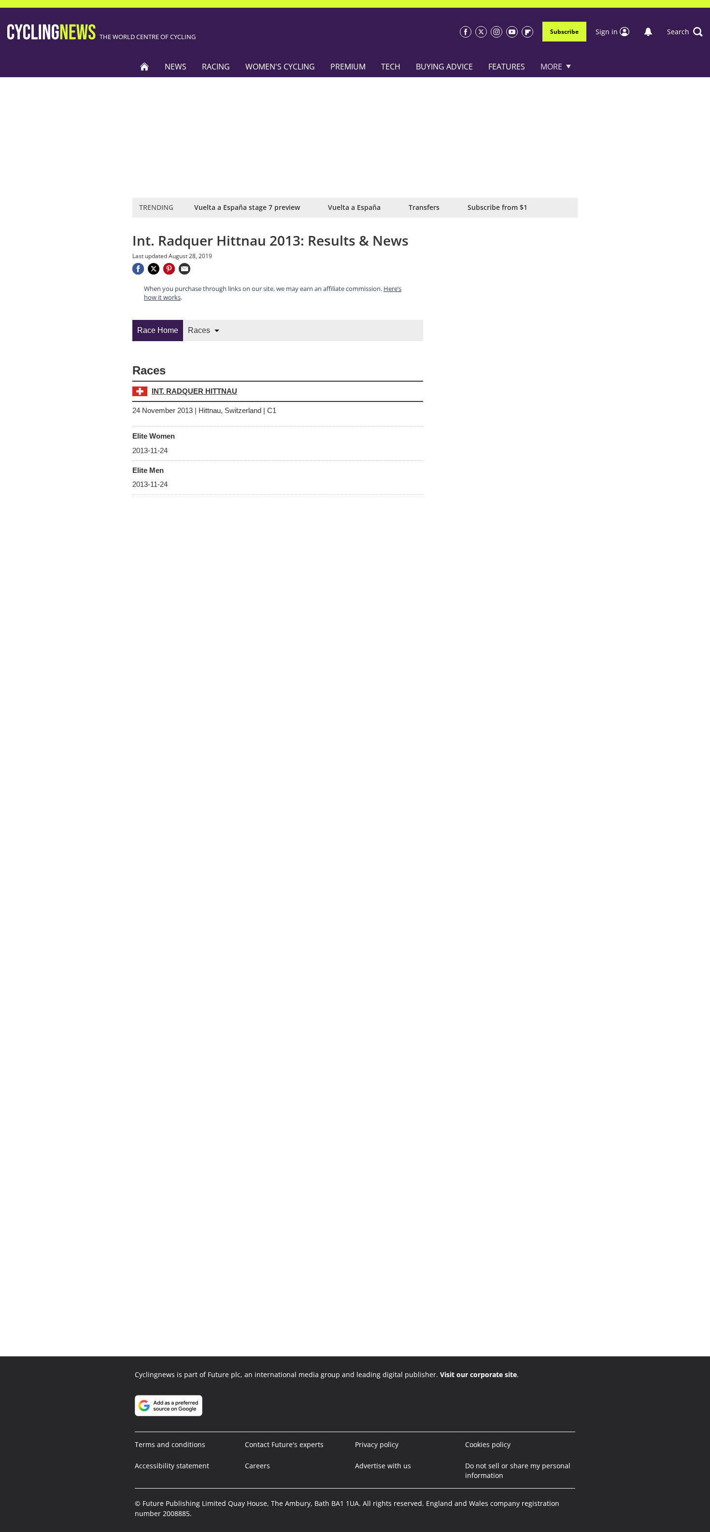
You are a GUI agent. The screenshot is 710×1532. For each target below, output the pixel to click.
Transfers (424, 207)
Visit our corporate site (478, 1374)
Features (506, 66)
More (551, 66)
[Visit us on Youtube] (512, 32)
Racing (216, 66)
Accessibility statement (172, 1465)
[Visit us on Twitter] (481, 32)
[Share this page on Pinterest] (169, 269)
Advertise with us (383, 1465)
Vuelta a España (354, 207)
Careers (257, 1465)
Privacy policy (376, 1444)
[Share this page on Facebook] (138, 269)
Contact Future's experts (284, 1444)
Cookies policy (488, 1444)
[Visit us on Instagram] (496, 32)
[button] (685, 32)
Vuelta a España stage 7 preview (247, 207)
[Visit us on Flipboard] (527, 32)
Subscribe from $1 (497, 207)
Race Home (157, 330)
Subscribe (564, 32)
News (175, 66)
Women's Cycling (280, 66)
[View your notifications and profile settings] (648, 31)
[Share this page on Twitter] (153, 269)
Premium (348, 66)
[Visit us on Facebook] (465, 32)
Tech (390, 66)
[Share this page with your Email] (184, 269)
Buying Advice (444, 66)
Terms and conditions (170, 1444)
